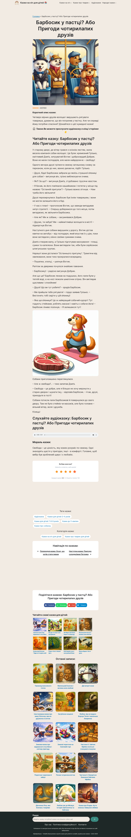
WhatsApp (63, 605)
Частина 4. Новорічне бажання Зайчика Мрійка (88, 777)
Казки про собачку (42, 526)
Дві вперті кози (88, 686)
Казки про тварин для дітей (77, 537)
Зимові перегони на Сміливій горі (65, 746)
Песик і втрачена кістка (65, 775)
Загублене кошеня (65, 714)
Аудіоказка (39, 517)
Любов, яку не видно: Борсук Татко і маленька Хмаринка (88, 716)
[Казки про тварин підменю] (89, 2)
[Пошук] (94, 819)
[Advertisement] (65, 10)
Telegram (83, 605)
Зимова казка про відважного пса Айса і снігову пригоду (43, 747)
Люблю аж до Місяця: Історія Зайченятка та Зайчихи (65, 808)
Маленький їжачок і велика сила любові (65, 687)
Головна (36, 16)
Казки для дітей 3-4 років (59, 517)
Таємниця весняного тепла (43, 687)
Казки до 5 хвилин (70, 521)
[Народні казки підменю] (115, 2)
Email (73, 605)
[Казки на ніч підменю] (71, 2)
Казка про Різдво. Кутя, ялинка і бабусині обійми (88, 807)
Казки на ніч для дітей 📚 (33, 2)
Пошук (36, 815)
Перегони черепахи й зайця (43, 776)
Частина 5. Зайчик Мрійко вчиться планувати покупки (88, 747)
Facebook (51, 605)
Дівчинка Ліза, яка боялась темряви (43, 807)
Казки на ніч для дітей (51, 537)
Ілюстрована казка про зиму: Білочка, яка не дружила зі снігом (43, 716)
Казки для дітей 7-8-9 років (46, 521)
